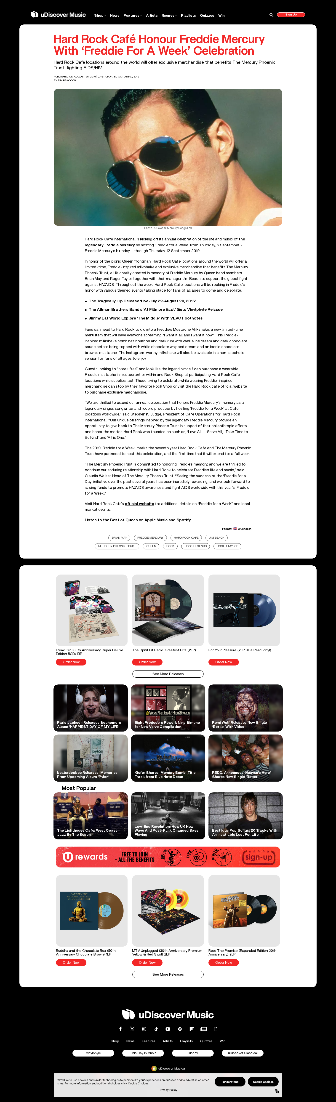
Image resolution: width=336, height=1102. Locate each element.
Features (131, 15)
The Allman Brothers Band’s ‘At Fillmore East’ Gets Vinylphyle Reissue (156, 310)
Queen (151, 546)
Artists (152, 15)
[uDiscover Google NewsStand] (203, 1029)
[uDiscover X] (132, 1029)
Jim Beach (216, 537)
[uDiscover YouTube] (168, 1029)
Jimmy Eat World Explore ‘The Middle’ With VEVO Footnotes (146, 318)
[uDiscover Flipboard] (192, 1029)
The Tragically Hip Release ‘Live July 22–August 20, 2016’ (142, 301)
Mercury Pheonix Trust (117, 546)
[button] (92, 620)
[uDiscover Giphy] (215, 1029)
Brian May (119, 537)
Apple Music (156, 520)
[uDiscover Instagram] (144, 1029)
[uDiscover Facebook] (120, 1029)
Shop (99, 15)
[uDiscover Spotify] (180, 1029)
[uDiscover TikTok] (156, 1029)
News (115, 15)
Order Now (71, 662)
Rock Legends (196, 546)
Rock (170, 546)
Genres (168, 15)
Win (221, 15)
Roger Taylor (227, 546)
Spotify (183, 520)
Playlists (188, 15)
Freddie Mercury (150, 537)
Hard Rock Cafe (186, 537)
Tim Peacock (67, 80)
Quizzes (207, 15)
